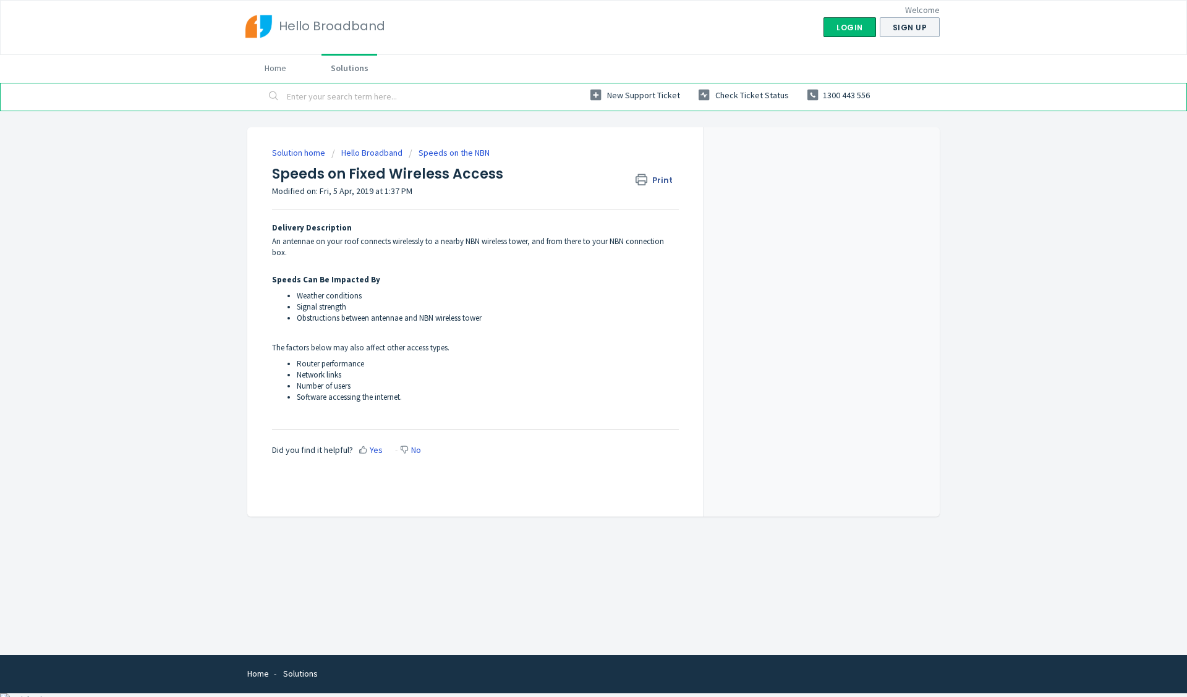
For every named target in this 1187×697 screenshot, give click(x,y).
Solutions (349, 68)
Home (275, 68)
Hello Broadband (371, 152)
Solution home (299, 152)
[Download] (571, 186)
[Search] (274, 97)
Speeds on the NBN (454, 152)
